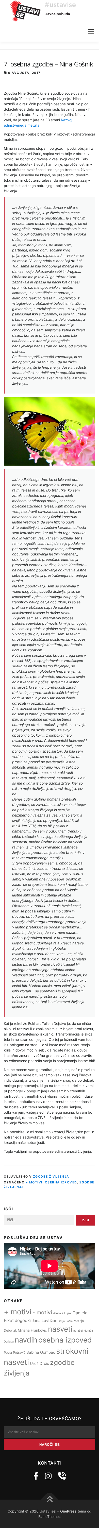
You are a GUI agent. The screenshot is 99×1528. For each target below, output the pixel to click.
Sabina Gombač (40, 1352)
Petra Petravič (14, 1352)
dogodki (23, 1320)
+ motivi (34, 1182)
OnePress (68, 1511)
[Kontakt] (62, 1476)
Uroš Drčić (39, 1363)
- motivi (42, 1312)
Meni (90, 32)
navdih (26, 1339)
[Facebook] (36, 1476)
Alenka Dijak (62, 1313)
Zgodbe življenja (51, 1176)
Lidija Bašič (65, 1321)
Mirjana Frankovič (32, 1330)
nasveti (60, 1329)
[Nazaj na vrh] (50, 1499)
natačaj (78, 1330)
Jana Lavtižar (44, 1320)
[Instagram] (48, 1476)
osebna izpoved (61, 1182)
